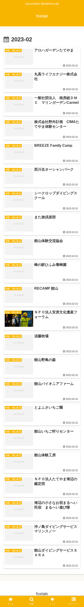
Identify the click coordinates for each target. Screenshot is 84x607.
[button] (75, 451)
